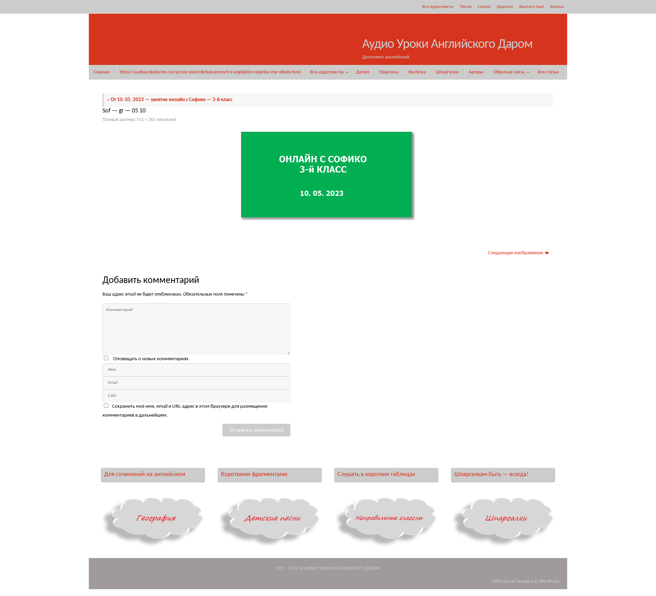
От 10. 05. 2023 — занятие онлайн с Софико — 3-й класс (169, 100)
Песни (466, 6)
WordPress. (549, 581)
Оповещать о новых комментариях (151, 359)
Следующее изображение (515, 253)
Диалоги (505, 6)
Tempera (524, 581)
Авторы (557, 6)
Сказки (484, 6)
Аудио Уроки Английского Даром (447, 44)
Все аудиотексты (438, 6)
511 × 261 (146, 120)
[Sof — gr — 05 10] (328, 176)
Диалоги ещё (531, 6)
